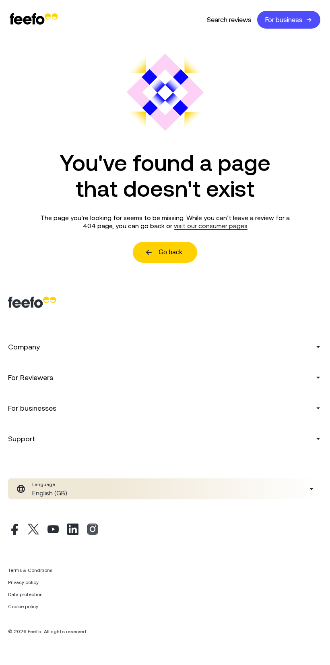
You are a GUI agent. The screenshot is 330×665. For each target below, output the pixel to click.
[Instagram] (92, 530)
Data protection (25, 594)
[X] (33, 530)
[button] (165, 488)
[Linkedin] (72, 530)
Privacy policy (23, 582)
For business (284, 20)
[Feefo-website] (34, 19)
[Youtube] (53, 530)
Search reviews (229, 20)
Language (43, 484)
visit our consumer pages (211, 225)
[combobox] (165, 488)
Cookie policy (23, 606)
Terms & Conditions (30, 570)
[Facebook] (13, 530)
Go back (170, 252)
